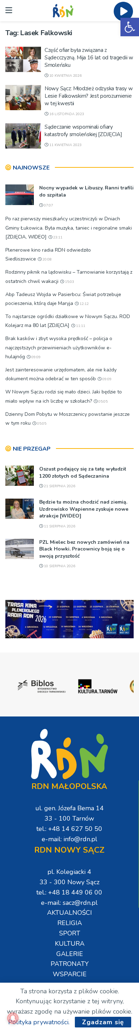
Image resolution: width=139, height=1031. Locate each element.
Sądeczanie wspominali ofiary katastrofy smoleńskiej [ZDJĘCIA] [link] (83, 130)
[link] (129, 27)
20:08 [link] (46, 259)
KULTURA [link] (69, 943)
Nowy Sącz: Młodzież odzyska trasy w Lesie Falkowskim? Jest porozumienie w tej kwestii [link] (89, 96)
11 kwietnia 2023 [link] (65, 145)
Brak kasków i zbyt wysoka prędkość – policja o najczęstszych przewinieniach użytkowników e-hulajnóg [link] (58, 347)
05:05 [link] (102, 401)
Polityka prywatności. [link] (39, 1022)
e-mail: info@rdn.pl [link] (69, 839)
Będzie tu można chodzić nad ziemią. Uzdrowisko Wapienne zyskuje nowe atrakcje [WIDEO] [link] (83, 509)
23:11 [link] (57, 237)
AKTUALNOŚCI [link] (69, 912)
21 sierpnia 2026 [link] (59, 486)
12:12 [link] (83, 303)
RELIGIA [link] (69, 923)
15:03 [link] (69, 281)
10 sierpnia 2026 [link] (59, 566)
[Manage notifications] (13, 1018)
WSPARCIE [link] (70, 974)
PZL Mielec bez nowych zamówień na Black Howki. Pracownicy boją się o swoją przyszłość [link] (84, 549)
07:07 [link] (48, 205)
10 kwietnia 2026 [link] (65, 75)
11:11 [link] (80, 325)
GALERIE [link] (69, 954)
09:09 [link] (35, 357)
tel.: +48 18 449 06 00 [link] (69, 892)
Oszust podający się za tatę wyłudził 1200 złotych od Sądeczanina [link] (82, 472)
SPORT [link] (69, 933)
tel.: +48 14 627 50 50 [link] (69, 829)
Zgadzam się (103, 1022)
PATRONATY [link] (70, 964)
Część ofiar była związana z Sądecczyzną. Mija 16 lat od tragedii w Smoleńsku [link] (89, 58)
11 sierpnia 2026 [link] (59, 526)
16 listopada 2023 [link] (66, 114)
